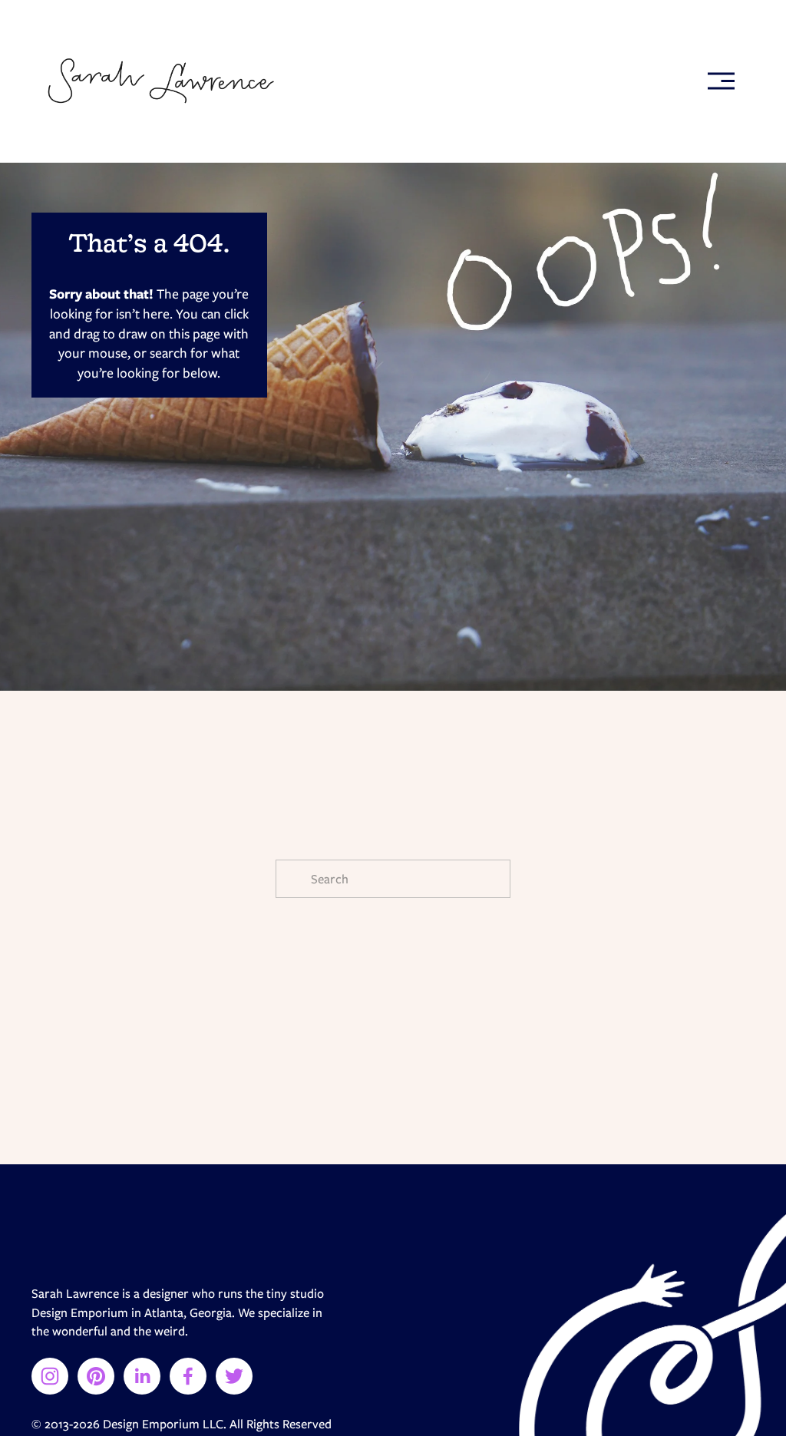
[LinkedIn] (142, 1376)
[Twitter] (234, 1376)
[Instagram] (49, 1376)
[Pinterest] (96, 1376)
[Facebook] (188, 1376)
